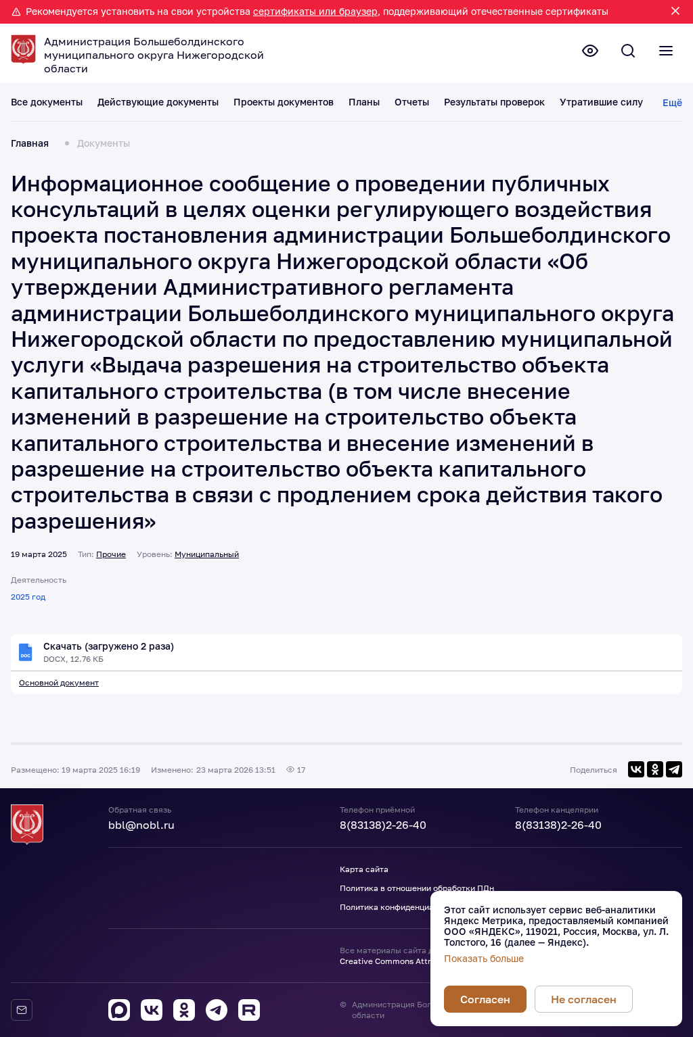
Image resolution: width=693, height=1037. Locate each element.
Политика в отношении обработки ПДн (417, 888)
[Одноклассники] (655, 769)
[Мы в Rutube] (249, 1010)
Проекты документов (283, 102)
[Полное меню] (666, 50)
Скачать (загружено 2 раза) (108, 646)
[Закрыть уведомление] (675, 12)
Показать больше (484, 958)
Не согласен (584, 999)
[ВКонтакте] (636, 769)
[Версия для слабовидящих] (590, 50)
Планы (364, 102)
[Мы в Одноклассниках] (184, 1010)
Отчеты (412, 102)
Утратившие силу (601, 102)
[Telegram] (674, 769)
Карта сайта (364, 869)
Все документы (47, 102)
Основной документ (59, 682)
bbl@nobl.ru (141, 824)
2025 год (28, 597)
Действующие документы (158, 102)
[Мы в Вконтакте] (151, 1010)
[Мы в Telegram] (216, 1010)
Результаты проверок (494, 102)
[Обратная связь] (21, 1010)
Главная (30, 143)
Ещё (672, 102)
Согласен (485, 999)
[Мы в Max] (119, 1010)
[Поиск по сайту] (628, 50)
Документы (103, 143)
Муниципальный (207, 554)
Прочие (111, 554)
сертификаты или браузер (315, 11)
